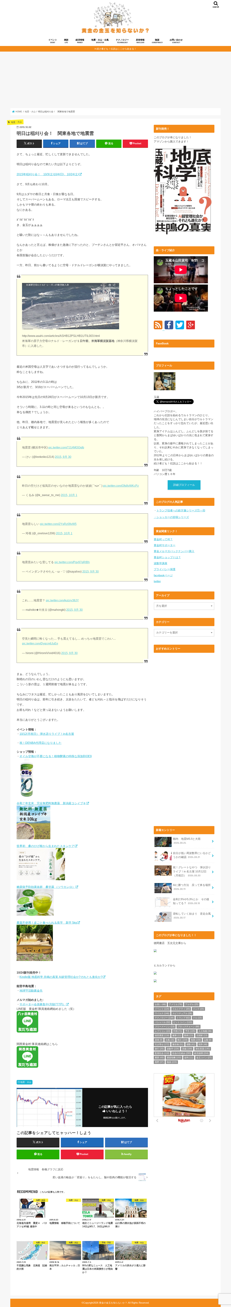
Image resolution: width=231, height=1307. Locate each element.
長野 (159, 1062)
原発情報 (140, 41)
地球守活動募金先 (31, 990)
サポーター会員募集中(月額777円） (42, 1004)
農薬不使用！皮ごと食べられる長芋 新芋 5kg (47, 922)
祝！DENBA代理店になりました (40, 742)
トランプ (183, 1017)
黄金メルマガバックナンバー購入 (174, 551)
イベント (52, 41)
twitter (157, 581)
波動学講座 (160, 563)
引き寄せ (162, 1044)
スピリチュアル (182, 1013)
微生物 (177, 1044)
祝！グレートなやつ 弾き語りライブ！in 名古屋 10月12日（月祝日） (192, 871)
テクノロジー (122, 41)
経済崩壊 (201, 1053)
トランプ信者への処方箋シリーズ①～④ (180, 510)
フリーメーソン (165, 1026)
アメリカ (175, 1004)
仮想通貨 (162, 1035)
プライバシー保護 (164, 569)
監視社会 (162, 1053)
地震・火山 (25, 1082)
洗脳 (187, 1049)
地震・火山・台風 (100, 41)
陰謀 (157, 41)
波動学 (173, 1049)
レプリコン (162, 1031)
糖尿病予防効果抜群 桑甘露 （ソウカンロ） (46, 886)
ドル (197, 1017)
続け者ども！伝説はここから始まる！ (116, 48)
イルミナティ (181, 1009)
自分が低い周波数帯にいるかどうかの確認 (192, 855)
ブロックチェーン (188, 1026)
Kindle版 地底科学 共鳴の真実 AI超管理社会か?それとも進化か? (60, 976)
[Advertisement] (115, 79)
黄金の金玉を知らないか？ (113, 1302)
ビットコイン (182, 1022)
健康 (176, 1035)
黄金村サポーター (164, 545)
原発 (158, 1040)
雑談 (66, 41)
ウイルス (162, 1013)
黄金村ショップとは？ (167, 557)
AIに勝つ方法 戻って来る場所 (192, 887)
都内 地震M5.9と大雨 (187, 840)
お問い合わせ (176, 41)
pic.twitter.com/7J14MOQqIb (66, 447)
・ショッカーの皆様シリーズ (171, 517)
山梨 (208, 1040)
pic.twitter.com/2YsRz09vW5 (58, 523)
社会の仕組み (181, 1053)
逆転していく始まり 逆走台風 (192, 915)
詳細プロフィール (184, 484)
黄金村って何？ (163, 539)
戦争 (203, 1044)
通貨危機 (174, 1057)
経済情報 (80, 41)
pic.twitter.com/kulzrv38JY (62, 600)
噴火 (182, 1040)
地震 (196, 1040)
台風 (169, 1040)
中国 (177, 1031)
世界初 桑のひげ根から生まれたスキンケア (45, 846)
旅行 (159, 1049)
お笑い (160, 1004)
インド (198, 1009)
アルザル (191, 1004)
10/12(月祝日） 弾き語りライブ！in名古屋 (46, 733)
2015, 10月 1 (69, 495)
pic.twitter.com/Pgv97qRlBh (72, 562)
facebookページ (163, 575)
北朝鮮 (201, 1035)
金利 (188, 1057)
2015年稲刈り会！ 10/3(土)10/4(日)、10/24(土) (48, 174)
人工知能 (205, 1031)
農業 (159, 1057)
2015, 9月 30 (63, 456)
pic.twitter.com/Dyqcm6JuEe (40, 643)
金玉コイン (204, 1057)
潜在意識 (202, 1049)
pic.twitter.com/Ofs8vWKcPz (121, 485)
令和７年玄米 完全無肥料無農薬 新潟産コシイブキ (51, 803)
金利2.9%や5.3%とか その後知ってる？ (191, 901)
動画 (188, 1035)
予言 (190, 1031)
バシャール (162, 1022)
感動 (190, 1044)
